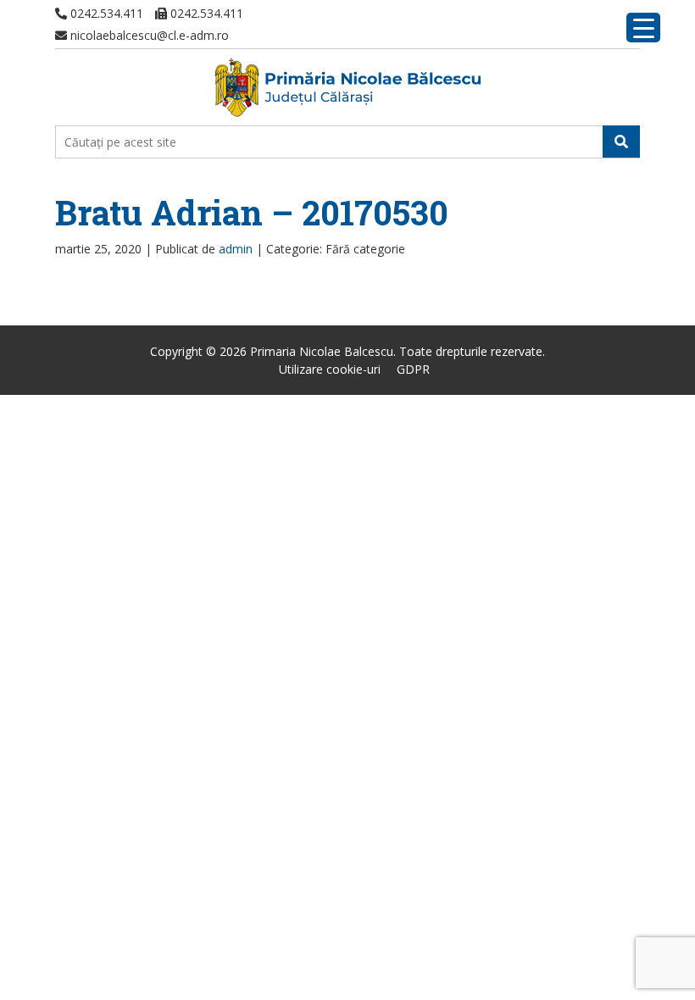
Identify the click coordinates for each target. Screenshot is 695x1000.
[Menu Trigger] (643, 27)
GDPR (413, 369)
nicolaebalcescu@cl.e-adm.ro (148, 35)
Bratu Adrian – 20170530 (251, 212)
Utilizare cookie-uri (330, 369)
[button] (621, 141)
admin (236, 249)
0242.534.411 (105, 13)
